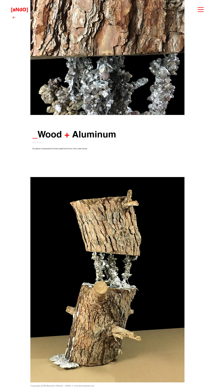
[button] (201, 9)
